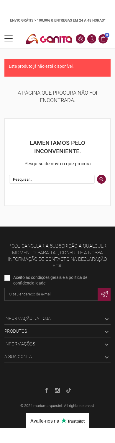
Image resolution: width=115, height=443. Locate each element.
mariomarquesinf (47, 405)
